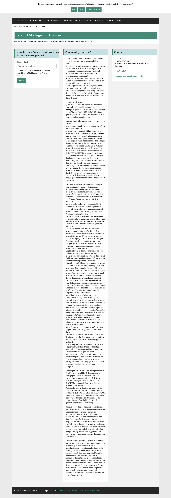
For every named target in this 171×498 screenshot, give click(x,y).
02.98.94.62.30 (120, 71)
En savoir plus (94, 9)
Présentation (91, 21)
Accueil (19, 21)
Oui (73, 9)
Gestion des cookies (93, 490)
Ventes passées (53, 21)
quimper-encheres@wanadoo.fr (128, 76)
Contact (121, 21)
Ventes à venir (34, 21)
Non (81, 9)
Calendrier (107, 21)
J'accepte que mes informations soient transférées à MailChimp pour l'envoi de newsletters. (33, 73)
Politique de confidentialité (71, 490)
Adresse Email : (23, 62)
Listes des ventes (72, 21)
